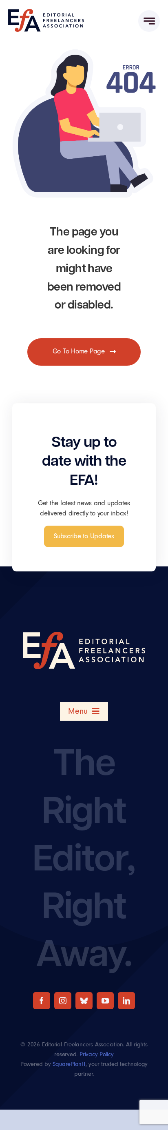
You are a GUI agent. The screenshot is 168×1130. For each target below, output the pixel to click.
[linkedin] (126, 1000)
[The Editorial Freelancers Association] (46, 12)
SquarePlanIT (69, 1064)
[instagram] (62, 1000)
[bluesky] (84, 1000)
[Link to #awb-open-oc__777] (149, 21)
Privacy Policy (97, 1054)
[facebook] (41, 1000)
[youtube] (105, 1000)
